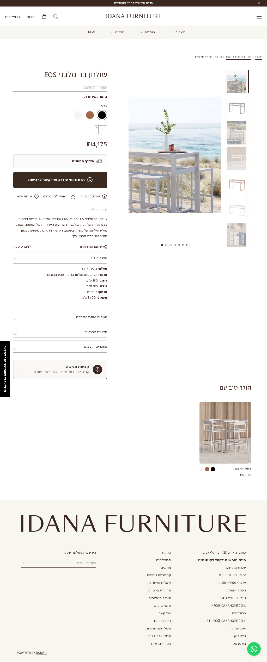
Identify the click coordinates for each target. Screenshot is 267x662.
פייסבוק (240, 636)
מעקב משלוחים (160, 598)
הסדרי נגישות (161, 643)
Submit (24, 563)
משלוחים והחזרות (158, 628)
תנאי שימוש (162, 605)
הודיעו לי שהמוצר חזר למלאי (5, 369)
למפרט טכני (22, 246)
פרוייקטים (12, 17)
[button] (162, 245)
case (258, 57)
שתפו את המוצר (91, 246)
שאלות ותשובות (159, 582)
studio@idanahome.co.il (226, 621)
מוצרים (180, 32)
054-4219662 (228, 598)
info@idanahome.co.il (228, 605)
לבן (78, 115)
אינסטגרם (239, 628)
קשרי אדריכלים (159, 636)
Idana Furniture (133, 16)
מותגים (150, 32)
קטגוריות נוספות (159, 575)
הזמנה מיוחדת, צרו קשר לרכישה (56, 180)
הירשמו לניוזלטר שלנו (80, 552)
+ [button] (97, 127)
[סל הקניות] (44, 17)
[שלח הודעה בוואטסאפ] (254, 649)
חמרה (90, 115)
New (91, 32)
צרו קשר (165, 613)
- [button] (97, 132)
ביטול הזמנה (162, 621)
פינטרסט (239, 643)
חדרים (119, 32)
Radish (41, 653)
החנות (31, 17)
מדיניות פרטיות (159, 590)
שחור (102, 115)
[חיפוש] (55, 17)
